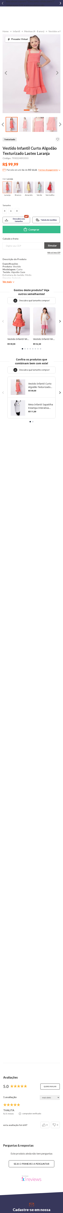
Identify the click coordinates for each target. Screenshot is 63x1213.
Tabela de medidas (49, 220)
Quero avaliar (50, 1086)
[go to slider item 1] (25, 124)
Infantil (16, 31)
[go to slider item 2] (38, 124)
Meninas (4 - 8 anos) (34, 31)
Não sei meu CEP (53, 252)
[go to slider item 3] (51, 124)
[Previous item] (2, 3)
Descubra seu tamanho (19, 220)
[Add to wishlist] (57, 139)
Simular (52, 245)
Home (6, 31)
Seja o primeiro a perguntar (31, 1163)
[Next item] (60, 3)
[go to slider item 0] (12, 124)
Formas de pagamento (48, 170)
